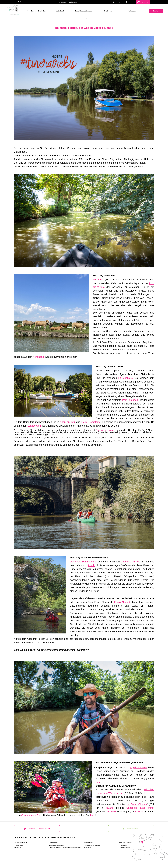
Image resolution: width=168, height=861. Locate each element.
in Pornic (112, 811)
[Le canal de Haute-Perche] (84, 708)
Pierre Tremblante (91, 422)
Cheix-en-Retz (67, 422)
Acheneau (38, 356)
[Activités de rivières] (53, 390)
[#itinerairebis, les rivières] (84, 88)
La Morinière (125, 378)
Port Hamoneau (130, 400)
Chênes (139, 811)
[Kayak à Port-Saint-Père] (84, 503)
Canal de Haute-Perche (140, 807)
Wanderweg (34, 425)
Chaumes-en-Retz (131, 561)
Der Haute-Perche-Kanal (83, 561)
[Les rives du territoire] (52, 312)
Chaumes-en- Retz (31, 815)
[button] (143, 2)
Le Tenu (98, 279)
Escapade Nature (105, 430)
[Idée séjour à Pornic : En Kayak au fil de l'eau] (53, 786)
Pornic (91, 565)
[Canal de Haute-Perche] (84, 221)
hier (98, 782)
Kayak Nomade (122, 602)
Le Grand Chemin (137, 804)
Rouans (109, 807)
